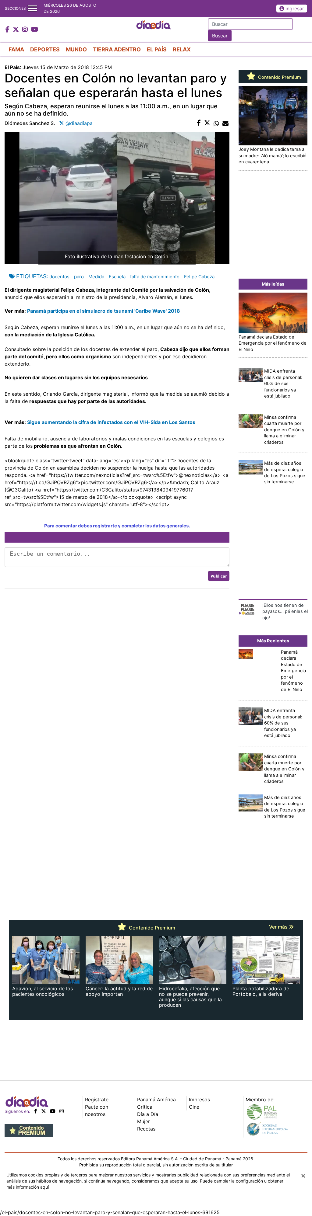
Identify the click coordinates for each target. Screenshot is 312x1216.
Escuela (117, 277)
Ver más (279, 927)
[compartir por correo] (225, 123)
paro (79, 277)
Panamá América (156, 1099)
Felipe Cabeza (199, 277)
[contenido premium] (29, 1130)
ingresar (294, 8)
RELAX (182, 49)
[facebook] (35, 1111)
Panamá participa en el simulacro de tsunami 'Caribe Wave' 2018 (103, 311)
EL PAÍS (157, 49)
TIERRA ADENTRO (117, 49)
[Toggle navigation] (32, 8)
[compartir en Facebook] (198, 123)
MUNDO (76, 49)
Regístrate (96, 1099)
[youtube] (52, 1111)
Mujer (143, 1121)
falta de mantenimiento (154, 277)
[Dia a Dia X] (16, 30)
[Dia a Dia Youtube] (34, 30)
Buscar (220, 36)
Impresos (199, 1099)
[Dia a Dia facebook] (8, 30)
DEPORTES (45, 49)
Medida (96, 277)
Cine (194, 1107)
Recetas (146, 1129)
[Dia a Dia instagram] (25, 30)
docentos (59, 277)
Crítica (144, 1107)
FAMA (16, 49)
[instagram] (61, 1111)
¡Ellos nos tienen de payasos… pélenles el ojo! (285, 611)
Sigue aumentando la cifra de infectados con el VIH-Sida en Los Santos (111, 422)
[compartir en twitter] (207, 123)
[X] (43, 1111)
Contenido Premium (279, 77)
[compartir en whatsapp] (216, 123)
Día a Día (147, 1114)
